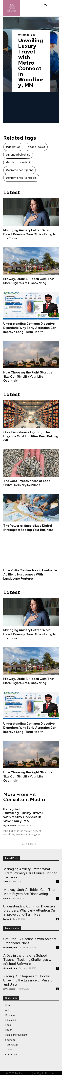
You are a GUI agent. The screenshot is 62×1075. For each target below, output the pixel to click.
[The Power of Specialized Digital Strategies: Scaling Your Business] (31, 508)
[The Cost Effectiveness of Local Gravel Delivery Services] (31, 463)
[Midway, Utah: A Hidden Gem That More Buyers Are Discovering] (31, 261)
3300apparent (9, 989)
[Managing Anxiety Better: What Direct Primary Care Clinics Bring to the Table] (31, 212)
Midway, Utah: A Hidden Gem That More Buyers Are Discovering (29, 892)
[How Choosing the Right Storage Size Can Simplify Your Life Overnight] (31, 354)
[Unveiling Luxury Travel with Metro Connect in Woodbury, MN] (52, 809)
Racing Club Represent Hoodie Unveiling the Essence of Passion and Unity (28, 980)
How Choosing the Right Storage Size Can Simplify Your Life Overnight (27, 377)
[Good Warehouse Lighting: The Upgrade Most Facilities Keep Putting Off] (31, 414)
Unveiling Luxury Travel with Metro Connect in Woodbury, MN (30, 62)
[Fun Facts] (11, 8)
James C (7, 919)
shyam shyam (9, 825)
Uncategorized (26, 34)
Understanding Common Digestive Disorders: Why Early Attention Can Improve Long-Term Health (30, 328)
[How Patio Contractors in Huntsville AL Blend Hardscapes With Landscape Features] (31, 552)
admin (6, 881)
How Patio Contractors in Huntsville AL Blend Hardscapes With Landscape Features (30, 574)
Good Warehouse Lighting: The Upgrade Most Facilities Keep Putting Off (30, 436)
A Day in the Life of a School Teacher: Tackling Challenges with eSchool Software (29, 960)
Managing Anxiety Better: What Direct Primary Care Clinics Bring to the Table (29, 234)
